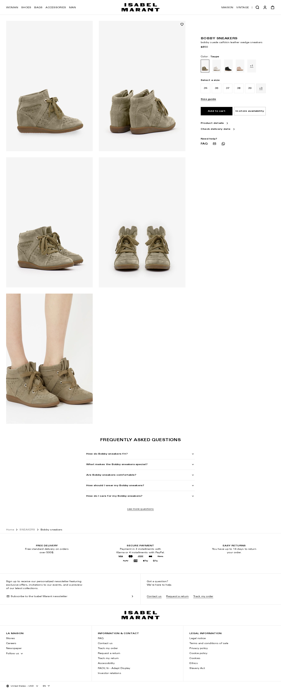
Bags (38, 8)
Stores (10, 638)
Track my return (108, 658)
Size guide (208, 99)
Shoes (26, 8)
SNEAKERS (27, 530)
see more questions (140, 509)
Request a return (177, 596)
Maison (227, 8)
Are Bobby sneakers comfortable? (111, 475)
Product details (212, 123)
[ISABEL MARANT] (140, 7)
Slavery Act (197, 668)
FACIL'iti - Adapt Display (114, 668)
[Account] (265, 7)
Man (72, 8)
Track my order (203, 596)
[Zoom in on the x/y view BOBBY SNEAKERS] (49, 86)
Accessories (55, 8)
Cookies (194, 658)
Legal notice (197, 638)
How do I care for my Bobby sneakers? (114, 496)
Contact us (154, 596)
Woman (12, 8)
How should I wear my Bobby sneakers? (115, 485)
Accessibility (106, 663)
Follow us (12, 653)
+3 (260, 88)
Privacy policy (198, 648)
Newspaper (14, 648)
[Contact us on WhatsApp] (223, 144)
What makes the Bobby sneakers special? (117, 464)
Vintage (242, 8)
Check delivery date (216, 129)
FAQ (101, 638)
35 (205, 88)
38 (238, 88)
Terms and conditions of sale (208, 643)
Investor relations (109, 673)
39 (250, 88)
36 (216, 88)
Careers (11, 643)
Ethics (193, 663)
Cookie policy (198, 653)
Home (10, 530)
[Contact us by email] (214, 143)
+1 (251, 66)
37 (227, 88)
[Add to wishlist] (182, 24)
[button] (257, 7)
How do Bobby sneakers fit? (107, 454)
